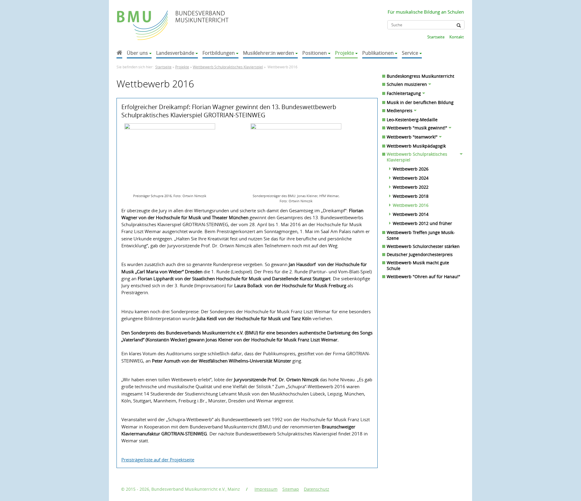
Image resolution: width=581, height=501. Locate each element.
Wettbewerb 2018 (410, 196)
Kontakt (456, 37)
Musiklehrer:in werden (268, 53)
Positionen (314, 53)
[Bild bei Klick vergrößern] (169, 157)
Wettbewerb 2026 (410, 169)
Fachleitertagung (404, 93)
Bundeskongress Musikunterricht (420, 76)
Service (410, 53)
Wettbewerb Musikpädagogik (416, 146)
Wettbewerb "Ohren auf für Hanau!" (423, 276)
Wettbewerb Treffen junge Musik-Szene (421, 235)
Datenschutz (316, 489)
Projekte (344, 53)
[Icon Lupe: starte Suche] (459, 25)
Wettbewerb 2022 (410, 187)
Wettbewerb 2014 (410, 214)
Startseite (436, 37)
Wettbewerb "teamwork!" (412, 137)
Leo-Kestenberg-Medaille (412, 119)
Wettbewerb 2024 (410, 178)
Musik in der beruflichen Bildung (420, 102)
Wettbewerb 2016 (410, 205)
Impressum (265, 489)
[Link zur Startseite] (143, 19)
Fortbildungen (218, 53)
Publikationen (378, 53)
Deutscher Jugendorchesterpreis (420, 254)
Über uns (137, 53)
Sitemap (290, 489)
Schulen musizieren (407, 84)
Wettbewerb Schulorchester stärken (423, 246)
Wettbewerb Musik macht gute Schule (418, 265)
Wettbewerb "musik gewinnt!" (417, 128)
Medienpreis (399, 110)
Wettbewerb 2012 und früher (422, 223)
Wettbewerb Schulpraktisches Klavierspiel (228, 67)
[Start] (119, 53)
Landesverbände (175, 53)
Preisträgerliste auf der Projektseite (157, 460)
